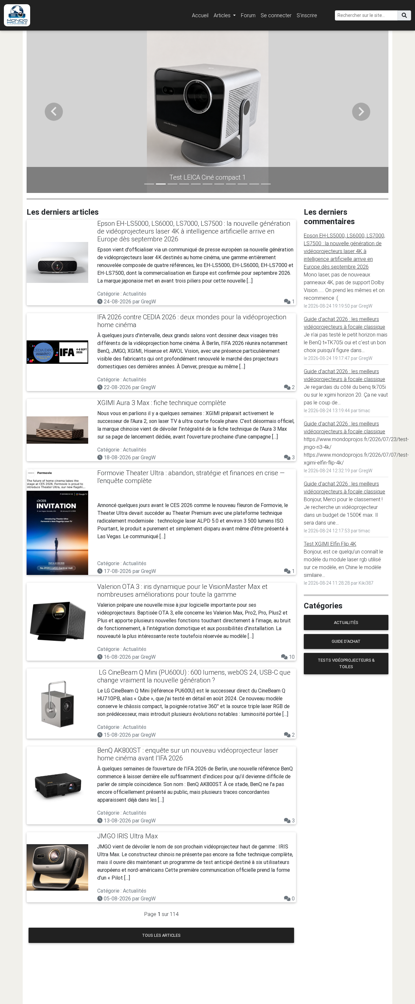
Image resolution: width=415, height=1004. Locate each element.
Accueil (200, 15)
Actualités (346, 622)
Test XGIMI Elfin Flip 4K (330, 543)
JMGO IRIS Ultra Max (127, 836)
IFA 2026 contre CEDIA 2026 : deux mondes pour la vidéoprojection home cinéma (191, 321)
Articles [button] (223, 15)
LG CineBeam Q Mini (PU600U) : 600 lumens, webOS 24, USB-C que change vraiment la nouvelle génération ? (193, 676)
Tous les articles (161, 935)
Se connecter (276, 15)
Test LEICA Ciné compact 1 (207, 177)
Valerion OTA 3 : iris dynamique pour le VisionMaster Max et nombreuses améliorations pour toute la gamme (182, 590)
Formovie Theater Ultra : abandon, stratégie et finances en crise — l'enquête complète (191, 477)
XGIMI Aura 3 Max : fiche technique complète (161, 403)
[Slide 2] (161, 184)
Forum (248, 15)
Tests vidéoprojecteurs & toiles (346, 663)
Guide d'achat (346, 641)
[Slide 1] (149, 184)
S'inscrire (307, 15)
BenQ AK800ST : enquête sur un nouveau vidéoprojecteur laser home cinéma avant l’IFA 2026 (187, 754)
